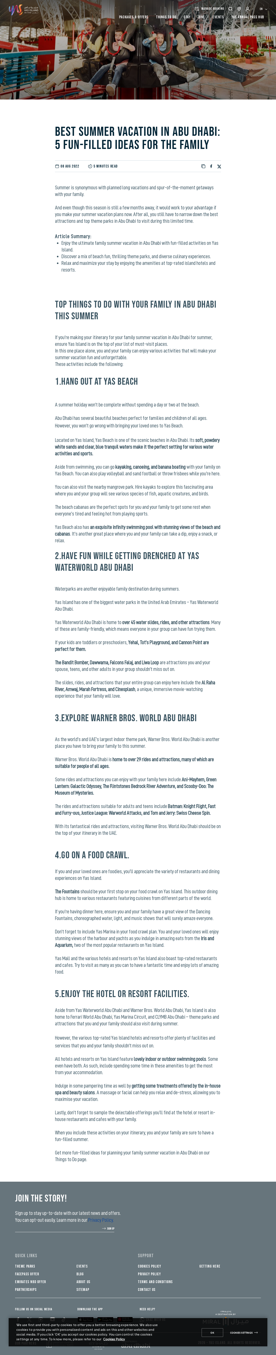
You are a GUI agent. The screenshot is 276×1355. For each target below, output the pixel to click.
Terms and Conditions (155, 1282)
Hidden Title (89, 1256)
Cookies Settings (241, 1332)
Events (82, 1266)
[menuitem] (263, 9)
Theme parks (25, 1266)
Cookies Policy (114, 1339)
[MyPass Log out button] (248, 9)
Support (146, 1256)
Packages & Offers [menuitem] (134, 17)
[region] (138, 1332)
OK (212, 1332)
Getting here (209, 1266)
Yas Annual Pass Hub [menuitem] (248, 17)
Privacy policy (149, 1274)
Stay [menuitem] (187, 17)
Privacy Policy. (101, 1220)
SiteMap (83, 1289)
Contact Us (147, 1289)
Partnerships (26, 1289)
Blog (80, 1274)
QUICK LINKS (26, 1256)
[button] (231, 8)
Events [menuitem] (218, 17)
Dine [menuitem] (201, 17)
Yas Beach (121, 382)
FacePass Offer (27, 1274)
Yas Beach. (173, 425)
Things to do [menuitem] (166, 17)
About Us (84, 1282)
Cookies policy (149, 1266)
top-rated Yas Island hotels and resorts (128, 1037)
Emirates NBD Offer (30, 1282)
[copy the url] (203, 166)
